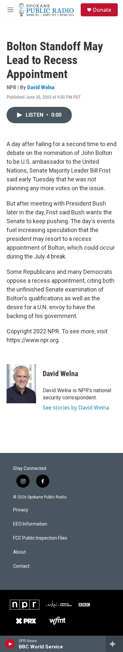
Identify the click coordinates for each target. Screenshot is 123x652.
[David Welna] (21, 383)
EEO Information (30, 524)
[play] (10, 644)
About (19, 552)
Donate (102, 10)
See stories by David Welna (76, 407)
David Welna (40, 87)
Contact (21, 566)
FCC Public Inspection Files (40, 538)
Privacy (20, 510)
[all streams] (114, 644)
